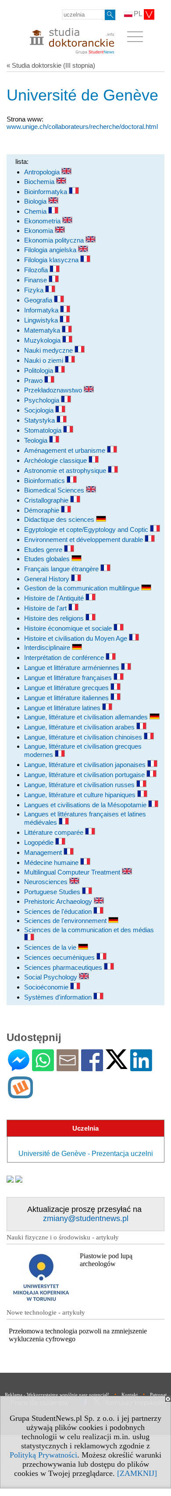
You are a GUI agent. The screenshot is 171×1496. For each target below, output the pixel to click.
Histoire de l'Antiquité (55, 598)
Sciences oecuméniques (60, 957)
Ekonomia (39, 230)
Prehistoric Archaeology (59, 901)
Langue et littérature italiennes (67, 697)
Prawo (34, 380)
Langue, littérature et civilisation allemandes (87, 717)
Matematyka (43, 330)
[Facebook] (92, 1067)
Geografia (39, 300)
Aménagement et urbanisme (65, 450)
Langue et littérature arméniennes (72, 667)
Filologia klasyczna (52, 260)
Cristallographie (47, 500)
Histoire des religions (55, 618)
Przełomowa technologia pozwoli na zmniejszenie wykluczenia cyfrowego (78, 1335)
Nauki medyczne (49, 350)
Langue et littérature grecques (67, 687)
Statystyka (40, 420)
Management (44, 852)
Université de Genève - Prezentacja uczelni (85, 1153)
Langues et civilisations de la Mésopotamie (86, 805)
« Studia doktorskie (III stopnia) (51, 65)
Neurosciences (46, 881)
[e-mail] (67, 1067)
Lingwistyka (42, 320)
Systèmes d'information (58, 997)
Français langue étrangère (62, 569)
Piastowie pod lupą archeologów (106, 1259)
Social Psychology (51, 977)
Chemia (36, 211)
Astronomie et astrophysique (66, 470)
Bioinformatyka (46, 191)
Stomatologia (43, 430)
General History (47, 579)
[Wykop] (20, 1094)
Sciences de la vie (51, 947)
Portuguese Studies (53, 892)
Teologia (36, 440)
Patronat (158, 1394)
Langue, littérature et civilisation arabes (80, 727)
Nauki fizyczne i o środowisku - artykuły (63, 1237)
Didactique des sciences (60, 519)
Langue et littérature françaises (69, 677)
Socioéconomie (47, 987)
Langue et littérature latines (63, 708)
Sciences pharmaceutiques (64, 967)
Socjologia (39, 410)
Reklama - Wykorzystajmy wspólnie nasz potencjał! (57, 1394)
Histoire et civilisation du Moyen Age (76, 638)
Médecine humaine (52, 862)
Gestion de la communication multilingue (82, 588)
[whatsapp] (43, 1067)
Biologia (36, 201)
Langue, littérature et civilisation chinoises (84, 737)
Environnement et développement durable (84, 539)
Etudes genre (44, 549)
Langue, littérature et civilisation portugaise (85, 774)
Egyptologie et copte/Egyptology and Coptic (87, 529)
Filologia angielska (51, 249)
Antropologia (42, 172)
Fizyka (34, 290)
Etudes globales (47, 558)
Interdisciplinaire (48, 647)
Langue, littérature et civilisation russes (80, 784)
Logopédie (39, 842)
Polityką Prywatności (43, 1455)
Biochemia (40, 181)
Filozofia (37, 270)
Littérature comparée (54, 832)
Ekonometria (43, 221)
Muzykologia (43, 340)
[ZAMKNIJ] (137, 1473)
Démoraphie (42, 510)
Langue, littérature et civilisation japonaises (85, 764)
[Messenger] (18, 1067)
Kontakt (129, 1394)
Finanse (36, 280)
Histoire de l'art (46, 608)
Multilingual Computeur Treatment (73, 872)
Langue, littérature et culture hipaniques (80, 794)
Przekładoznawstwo (54, 390)
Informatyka (42, 310)
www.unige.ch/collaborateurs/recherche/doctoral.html (82, 126)
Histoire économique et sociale (69, 628)
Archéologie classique (56, 460)
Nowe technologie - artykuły (46, 1312)
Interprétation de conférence (65, 657)
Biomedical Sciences (55, 490)
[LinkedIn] (141, 1067)
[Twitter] (117, 1065)
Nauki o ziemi (44, 360)
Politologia (39, 370)
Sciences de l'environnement (66, 920)
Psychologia (42, 400)
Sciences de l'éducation (58, 911)
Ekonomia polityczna (55, 240)
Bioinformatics (45, 480)
